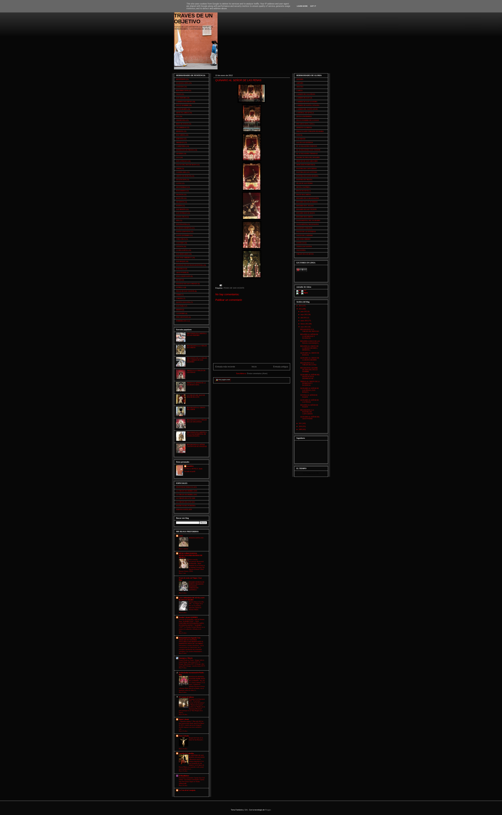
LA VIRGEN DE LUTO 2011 (185, 502)
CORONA (179, 298)
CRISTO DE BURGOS (183, 176)
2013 (300, 306)
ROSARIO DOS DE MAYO (305, 213)
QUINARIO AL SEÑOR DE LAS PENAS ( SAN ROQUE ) (309, 390)
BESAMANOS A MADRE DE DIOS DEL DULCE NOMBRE (309, 370)
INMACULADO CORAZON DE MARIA (310, 131)
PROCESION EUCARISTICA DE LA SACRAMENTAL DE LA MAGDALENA (196, 434)
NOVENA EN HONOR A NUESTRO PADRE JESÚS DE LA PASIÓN (197, 678)
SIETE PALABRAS (182, 113)
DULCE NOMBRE (182, 105)
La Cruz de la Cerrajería (187, 790)
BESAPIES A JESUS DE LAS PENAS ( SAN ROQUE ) (310, 342)
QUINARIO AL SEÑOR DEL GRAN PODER (310, 418)
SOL (177, 116)
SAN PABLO (180, 306)
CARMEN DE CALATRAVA (305, 94)
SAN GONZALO (181, 161)
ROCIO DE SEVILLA (303, 191)
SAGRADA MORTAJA (184, 228)
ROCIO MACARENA (303, 195)
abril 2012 (304, 318)
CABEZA (299, 90)
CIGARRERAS (181, 128)
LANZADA (180, 87)
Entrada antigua (280, 367)
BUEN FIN (179, 198)
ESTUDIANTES (181, 224)
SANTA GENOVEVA (183, 232)
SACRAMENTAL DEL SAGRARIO (308, 220)
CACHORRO (180, 313)
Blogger (268, 810)
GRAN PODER (181, 273)
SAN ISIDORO (181, 98)
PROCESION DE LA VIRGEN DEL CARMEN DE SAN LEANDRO (197, 360)
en (312, 473)
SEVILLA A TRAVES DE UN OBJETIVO (193, 15)
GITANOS (179, 246)
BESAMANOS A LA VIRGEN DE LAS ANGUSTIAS (197, 421)
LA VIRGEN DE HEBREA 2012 (186, 495)
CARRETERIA (181, 146)
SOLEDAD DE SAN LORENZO (186, 284)
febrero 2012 (305, 324)
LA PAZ (178, 183)
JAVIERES (179, 154)
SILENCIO (179, 195)
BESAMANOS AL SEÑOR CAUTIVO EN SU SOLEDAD (197, 445)
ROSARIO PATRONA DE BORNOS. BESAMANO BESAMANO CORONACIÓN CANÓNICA (196, 586)
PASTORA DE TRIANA (304, 180)
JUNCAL (299, 135)
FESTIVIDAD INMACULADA (186, 487)
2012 (300, 309)
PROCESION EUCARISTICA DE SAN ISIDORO (196, 334)
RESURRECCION (182, 90)
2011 (300, 423)
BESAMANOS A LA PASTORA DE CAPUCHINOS (307, 412)
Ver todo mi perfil (189, 471)
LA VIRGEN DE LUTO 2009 (185, 498)
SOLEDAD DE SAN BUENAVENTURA (189, 265)
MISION (179, 310)
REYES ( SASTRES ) (303, 187)
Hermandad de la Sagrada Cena (189, 638)
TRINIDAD (180, 142)
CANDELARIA (181, 172)
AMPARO (299, 83)
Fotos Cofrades (184, 736)
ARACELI (299, 87)
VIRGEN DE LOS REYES (305, 254)
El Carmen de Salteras (186, 697)
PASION (179, 206)
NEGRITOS (180, 202)
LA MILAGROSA (182, 250)
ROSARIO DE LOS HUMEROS (307, 202)
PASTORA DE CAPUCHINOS (306, 168)
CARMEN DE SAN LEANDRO (306, 102)
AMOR (178, 168)
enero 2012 (304, 327)
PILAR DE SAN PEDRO (304, 183)
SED (177, 220)
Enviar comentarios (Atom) (257, 373)
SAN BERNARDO (182, 254)
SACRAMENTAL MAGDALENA (307, 224)
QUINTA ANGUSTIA (183, 302)
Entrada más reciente (225, 367)
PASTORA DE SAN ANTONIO (306, 172)
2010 (300, 426)
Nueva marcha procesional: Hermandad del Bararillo (196, 561)
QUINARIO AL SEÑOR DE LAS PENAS (309, 401)
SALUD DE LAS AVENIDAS (306, 232)
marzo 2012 (304, 321)
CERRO (178, 295)
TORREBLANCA (182, 321)
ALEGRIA (299, 79)
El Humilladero (184, 776)
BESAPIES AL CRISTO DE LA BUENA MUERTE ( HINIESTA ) (309, 348)
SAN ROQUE (180, 261)
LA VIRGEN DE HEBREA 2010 (186, 491)
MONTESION (181, 79)
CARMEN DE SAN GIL (304, 98)
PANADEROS (181, 191)
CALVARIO (180, 243)
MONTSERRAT (181, 187)
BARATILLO (180, 269)
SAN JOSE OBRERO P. (184, 258)
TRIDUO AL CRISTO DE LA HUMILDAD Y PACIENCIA (310, 383)
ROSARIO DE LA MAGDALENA (307, 198)
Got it (313, 6)
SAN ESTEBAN (181, 213)
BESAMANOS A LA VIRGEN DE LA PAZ (308, 364)
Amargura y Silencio (186, 658)
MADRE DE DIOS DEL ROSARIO (308, 157)
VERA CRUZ (180, 239)
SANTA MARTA (181, 109)
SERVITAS (179, 139)
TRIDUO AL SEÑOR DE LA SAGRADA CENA (196, 384)
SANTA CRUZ (181, 217)
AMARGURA (181, 120)
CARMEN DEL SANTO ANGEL (307, 109)
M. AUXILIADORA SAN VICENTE (308, 150)
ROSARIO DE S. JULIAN (305, 206)
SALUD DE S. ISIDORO (304, 235)
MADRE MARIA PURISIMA (186, 506)
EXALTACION (181, 180)
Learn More (302, 6)
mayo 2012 (304, 314)
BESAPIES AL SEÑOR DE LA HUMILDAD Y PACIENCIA (309, 336)
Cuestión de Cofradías (186, 753)
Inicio (254, 367)
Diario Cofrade (184, 719)
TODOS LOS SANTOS (304, 246)
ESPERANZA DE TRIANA (185, 150)
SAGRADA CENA (182, 83)
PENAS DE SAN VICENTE (234, 288)
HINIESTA (179, 131)
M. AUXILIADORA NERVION (306, 146)
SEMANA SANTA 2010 (184, 509)
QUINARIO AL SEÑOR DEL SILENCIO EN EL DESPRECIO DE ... (310, 376)
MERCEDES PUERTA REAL (305, 165)
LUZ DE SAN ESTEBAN (304, 142)
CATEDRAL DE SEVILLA (305, 113)
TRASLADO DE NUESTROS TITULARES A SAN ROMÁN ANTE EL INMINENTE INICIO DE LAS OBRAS (191, 641)
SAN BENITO (181, 209)
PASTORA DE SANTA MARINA (307, 176)
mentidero (190, 466)
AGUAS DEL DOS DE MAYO (186, 165)
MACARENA (180, 135)
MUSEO (179, 280)
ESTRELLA (180, 287)
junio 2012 (304, 311)
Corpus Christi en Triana (186, 660)
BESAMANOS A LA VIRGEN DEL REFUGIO (309, 330)
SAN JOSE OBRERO (303, 239)
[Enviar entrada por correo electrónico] (221, 285)
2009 (300, 429)
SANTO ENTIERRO (183, 235)
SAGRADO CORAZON (304, 228)
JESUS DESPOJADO (183, 276)
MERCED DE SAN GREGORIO (307, 161)
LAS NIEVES (300, 139)
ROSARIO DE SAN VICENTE (306, 209)
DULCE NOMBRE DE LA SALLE (307, 120)
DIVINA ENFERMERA (304, 116)
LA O (178, 157)
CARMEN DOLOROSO (184, 102)
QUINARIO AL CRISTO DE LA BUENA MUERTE (309, 359)
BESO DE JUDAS (182, 124)
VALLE (178, 94)
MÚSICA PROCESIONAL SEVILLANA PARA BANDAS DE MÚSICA (190, 555)
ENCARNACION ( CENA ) (305, 124)
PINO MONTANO (182, 317)
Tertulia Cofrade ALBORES (188, 617)
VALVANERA (301, 250)
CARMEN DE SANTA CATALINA (307, 105)
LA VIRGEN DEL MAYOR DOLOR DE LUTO (196, 396)
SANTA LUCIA (301, 243)
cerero (181, 536)
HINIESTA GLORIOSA (304, 128)
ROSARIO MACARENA (304, 217)
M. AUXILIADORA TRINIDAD (307, 154)
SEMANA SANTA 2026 (196, 538)
